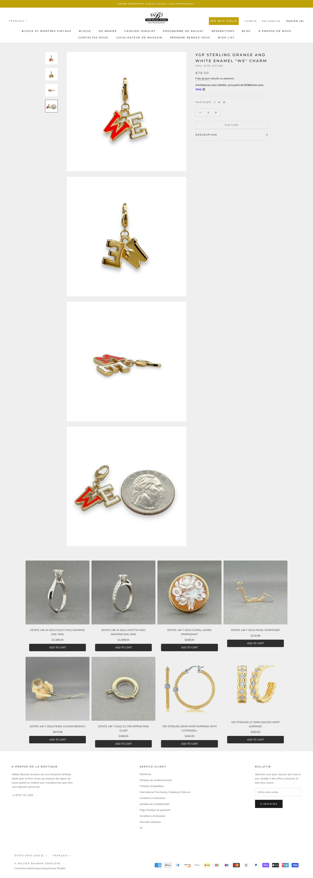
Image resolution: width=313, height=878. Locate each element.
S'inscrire (268, 804)
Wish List (226, 37)
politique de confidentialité (154, 804)
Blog (246, 31)
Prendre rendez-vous (190, 37)
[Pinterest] (224, 102)
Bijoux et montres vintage (46, 31)
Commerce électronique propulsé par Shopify (39, 868)
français (60, 855)
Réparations (223, 31)
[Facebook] (215, 102)
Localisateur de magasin (139, 37)
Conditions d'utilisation (153, 798)
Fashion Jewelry (139, 31)
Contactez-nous (93, 37)
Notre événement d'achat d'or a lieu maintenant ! (156, 4)
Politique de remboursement (156, 780)
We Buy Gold (223, 21)
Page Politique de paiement (155, 810)
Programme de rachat (183, 31)
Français (16, 21)
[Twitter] (219, 102)
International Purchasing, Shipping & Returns (165, 792)
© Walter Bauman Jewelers (37, 863)
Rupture (232, 125)
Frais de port (202, 78)
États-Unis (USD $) (29, 855)
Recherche (271, 21)
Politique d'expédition (152, 786)
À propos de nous (274, 31)
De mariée (108, 31)
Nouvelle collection (150, 822)
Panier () (295, 21)
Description (206, 134)
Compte (251, 21)
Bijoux (85, 31)
